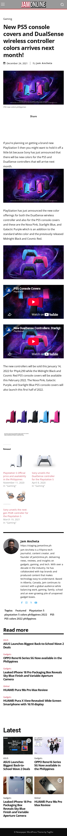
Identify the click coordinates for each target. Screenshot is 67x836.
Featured (20, 610)
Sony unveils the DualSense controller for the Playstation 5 (43, 476)
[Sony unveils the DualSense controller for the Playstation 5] (44, 461)
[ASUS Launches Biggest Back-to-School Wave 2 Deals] (18, 745)
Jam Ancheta (44, 63)
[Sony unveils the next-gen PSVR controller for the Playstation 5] (16, 497)
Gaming (7, 19)
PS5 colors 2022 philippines (20, 618)
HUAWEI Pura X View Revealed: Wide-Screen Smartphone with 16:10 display (32, 702)
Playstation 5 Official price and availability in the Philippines (14, 476)
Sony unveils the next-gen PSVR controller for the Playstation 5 (15, 513)
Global (6, 686)
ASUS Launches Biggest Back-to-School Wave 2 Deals (33, 645)
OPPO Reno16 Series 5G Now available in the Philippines (32, 659)
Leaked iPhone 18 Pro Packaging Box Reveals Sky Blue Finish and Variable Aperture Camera (32, 675)
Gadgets (7, 654)
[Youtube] (36, 602)
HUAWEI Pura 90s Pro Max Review (25, 690)
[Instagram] (26, 602)
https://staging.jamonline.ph (36, 545)
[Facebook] (21, 602)
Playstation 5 (36, 610)
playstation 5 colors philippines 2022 (25, 614)
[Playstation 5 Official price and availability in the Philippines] (16, 461)
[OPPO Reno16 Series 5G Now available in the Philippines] (49, 745)
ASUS (5, 640)
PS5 (52, 614)
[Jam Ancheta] (11, 571)
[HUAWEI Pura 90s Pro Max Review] (49, 785)
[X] (31, 602)
